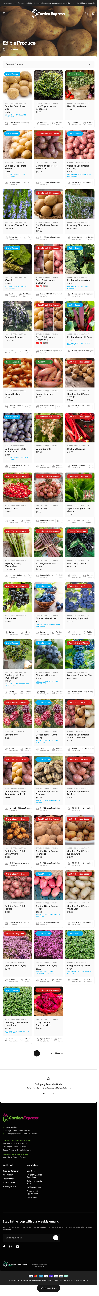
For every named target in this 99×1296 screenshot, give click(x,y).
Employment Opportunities (33, 1192)
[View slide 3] (50, 1093)
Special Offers (9, 1179)
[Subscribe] (55, 1237)
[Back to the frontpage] (4, 49)
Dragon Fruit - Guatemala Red (43, 1023)
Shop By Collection (11, 1171)
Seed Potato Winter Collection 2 (46, 338)
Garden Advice (9, 1182)
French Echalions (44, 394)
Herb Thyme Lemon (77, 106)
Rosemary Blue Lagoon (78, 225)
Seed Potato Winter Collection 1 (46, 281)
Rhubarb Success (76, 449)
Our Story (31, 1171)
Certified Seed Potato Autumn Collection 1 (78, 736)
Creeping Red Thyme (46, 965)
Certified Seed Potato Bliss (15, 107)
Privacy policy (68, 1280)
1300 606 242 (11, 1127)
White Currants (43, 449)
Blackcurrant (11, 618)
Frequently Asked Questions (34, 1176)
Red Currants (11, 508)
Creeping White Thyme (78, 965)
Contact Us (32, 1197)
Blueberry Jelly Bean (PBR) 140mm (15, 676)
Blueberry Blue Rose (46, 618)
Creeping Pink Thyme (15, 965)
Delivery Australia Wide (34, 1182)
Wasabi (8, 280)
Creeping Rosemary (14, 337)
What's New (8, 1175)
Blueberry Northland (46, 675)
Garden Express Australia (15, 103)
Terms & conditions (82, 1280)
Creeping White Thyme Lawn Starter (16, 1023)
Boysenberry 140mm (46, 734)
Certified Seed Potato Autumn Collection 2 (15, 793)
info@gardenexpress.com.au (17, 1130)
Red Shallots (42, 508)
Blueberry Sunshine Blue (79, 675)
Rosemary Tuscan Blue (16, 225)
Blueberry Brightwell (77, 618)
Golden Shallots (12, 394)
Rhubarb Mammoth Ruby (79, 337)
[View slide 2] (47, 1093)
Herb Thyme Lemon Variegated (46, 107)
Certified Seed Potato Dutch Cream (15, 852)
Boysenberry (11, 734)
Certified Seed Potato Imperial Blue (15, 450)
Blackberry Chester (77, 563)
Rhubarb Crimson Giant (78, 280)
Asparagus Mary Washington (13, 564)
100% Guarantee (34, 1187)
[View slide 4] (53, 1093)
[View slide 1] (44, 1093)
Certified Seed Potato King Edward (78, 852)
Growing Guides (10, 1186)
